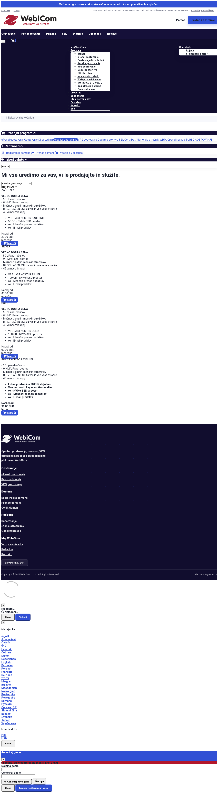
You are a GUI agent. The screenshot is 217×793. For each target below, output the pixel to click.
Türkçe (5, 720)
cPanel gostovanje (87, 57)
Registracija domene (89, 86)
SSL (64, 33)
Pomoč (180, 20)
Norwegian (8, 691)
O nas (16, 10)
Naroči (11, 243)
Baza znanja (77, 95)
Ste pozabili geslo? (197, 53)
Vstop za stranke (12, 544)
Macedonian (9, 688)
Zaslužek (76, 102)
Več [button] (73, 108)
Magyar (6, 681)
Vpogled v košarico (71, 152)
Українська (8, 723)
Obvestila (76, 92)
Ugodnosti (95, 33)
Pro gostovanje (30, 33)
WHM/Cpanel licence (89, 79)
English (6, 662)
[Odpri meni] (3, 41)
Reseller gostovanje (88, 63)
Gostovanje (8, 33)
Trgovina (76, 50)
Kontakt (5, 10)
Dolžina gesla (9, 766)
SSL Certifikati (85, 73)
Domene (51, 33)
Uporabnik (185, 47)
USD (4, 738)
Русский (6, 704)
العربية (5, 636)
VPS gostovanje (86, 66)
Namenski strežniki (88, 76)
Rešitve (112, 33)
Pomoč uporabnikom (202, 10)
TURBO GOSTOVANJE (89, 82)
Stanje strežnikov (81, 99)
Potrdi (8, 743)
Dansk (5, 655)
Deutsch (6, 675)
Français (6, 671)
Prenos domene (86, 89)
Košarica (7, 549)
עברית (5, 678)
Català (5, 642)
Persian (6, 668)
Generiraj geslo (11, 772)
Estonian (7, 665)
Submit (23, 617)
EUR (3, 735)
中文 (4, 645)
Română (6, 700)
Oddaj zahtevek (11, 531)
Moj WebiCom (78, 47)
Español (6, 713)
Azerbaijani (8, 639)
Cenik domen (9, 507)
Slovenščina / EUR (14, 563)
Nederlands (8, 659)
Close (8, 617)
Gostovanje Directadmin (91, 60)
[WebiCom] (30, 20)
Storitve (78, 33)
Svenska (6, 717)
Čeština (6, 652)
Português (8, 694)
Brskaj (81, 53)
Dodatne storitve (87, 70)
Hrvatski (6, 649)
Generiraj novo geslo (18, 781)
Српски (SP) (9, 707)
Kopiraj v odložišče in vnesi (33, 788)
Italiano (6, 684)
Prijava (190, 50)
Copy (41, 781)
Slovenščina (9, 710)
